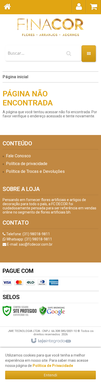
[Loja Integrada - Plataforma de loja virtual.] (50, 341)
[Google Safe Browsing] (52, 311)
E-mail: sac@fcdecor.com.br (29, 244)
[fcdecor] (50, 27)
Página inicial (15, 76)
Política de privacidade (26, 163)
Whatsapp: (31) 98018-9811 (29, 239)
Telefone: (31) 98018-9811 (27, 234)
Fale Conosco (18, 155)
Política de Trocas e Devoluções (35, 171)
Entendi (50, 375)
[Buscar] (69, 53)
